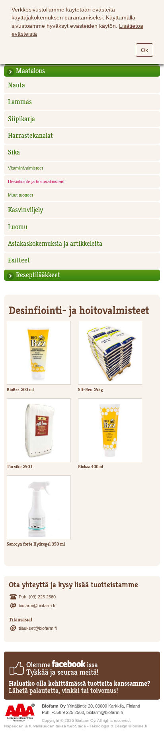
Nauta (16, 85)
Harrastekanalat (30, 135)
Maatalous (30, 71)
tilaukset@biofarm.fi (38, 628)
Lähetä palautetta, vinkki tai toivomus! (63, 691)
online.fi (140, 726)
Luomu (17, 227)
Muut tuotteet (20, 195)
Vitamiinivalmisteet (25, 168)
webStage (76, 726)
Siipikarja (21, 119)
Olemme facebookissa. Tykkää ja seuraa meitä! (53, 668)
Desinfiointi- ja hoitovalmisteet (36, 181)
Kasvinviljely (25, 210)
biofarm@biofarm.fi (37, 605)
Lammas (20, 102)
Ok (144, 50)
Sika (14, 152)
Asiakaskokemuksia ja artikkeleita (55, 243)
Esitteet (19, 260)
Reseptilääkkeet (38, 275)
